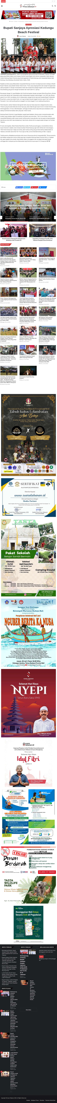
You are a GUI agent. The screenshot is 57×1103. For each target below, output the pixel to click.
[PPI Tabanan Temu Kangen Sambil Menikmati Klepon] (47, 311)
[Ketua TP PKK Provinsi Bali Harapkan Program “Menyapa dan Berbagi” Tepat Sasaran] (28, 330)
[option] (28, 207)
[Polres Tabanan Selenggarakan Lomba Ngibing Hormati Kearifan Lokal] (8, 292)
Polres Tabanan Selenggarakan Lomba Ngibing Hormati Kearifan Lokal (8, 300)
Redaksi (28, 1100)
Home (11, 21)
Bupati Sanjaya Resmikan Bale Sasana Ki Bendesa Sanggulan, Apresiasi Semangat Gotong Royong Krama (33, 990)
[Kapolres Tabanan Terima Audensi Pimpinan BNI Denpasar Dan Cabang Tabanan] (8, 273)
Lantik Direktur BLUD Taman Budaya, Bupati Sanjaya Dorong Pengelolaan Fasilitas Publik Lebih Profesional (30, 1)
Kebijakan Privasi (35, 1100)
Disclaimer (42, 1100)
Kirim (41, 956)
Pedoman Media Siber (50, 1100)
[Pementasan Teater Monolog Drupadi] (28, 370)
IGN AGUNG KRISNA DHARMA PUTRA (28, 207)
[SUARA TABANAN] (28, 6)
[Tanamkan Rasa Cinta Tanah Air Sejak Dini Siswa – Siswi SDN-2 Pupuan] (47, 252)
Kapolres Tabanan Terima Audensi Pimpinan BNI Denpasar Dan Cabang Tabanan (8, 280)
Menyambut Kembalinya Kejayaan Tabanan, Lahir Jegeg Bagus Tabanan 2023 (28, 260)
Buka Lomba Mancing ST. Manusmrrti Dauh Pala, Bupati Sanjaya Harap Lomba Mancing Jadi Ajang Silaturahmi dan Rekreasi (8, 261)
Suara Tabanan (22, 36)
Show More (28, 1009)
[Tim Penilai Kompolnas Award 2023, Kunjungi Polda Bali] (28, 350)
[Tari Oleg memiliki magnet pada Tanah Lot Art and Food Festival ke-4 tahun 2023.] (8, 311)
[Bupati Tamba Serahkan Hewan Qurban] (47, 273)
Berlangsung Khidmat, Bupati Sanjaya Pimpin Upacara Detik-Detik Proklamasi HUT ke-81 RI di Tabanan (24, 965)
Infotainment (21, 21)
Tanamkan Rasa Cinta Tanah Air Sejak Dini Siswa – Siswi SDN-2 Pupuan (47, 260)
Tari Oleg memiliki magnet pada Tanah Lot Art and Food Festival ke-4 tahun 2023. (8, 319)
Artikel (15, 21)
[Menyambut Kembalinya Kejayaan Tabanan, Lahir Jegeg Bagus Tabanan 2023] (28, 252)
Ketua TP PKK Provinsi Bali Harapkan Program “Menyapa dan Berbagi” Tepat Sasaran (28, 338)
